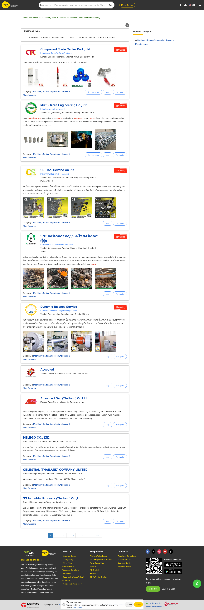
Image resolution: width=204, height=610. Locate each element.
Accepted (47, 369)
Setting (129, 604)
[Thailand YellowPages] (153, 551)
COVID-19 (66, 580)
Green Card (94, 566)
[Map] (107, 92)
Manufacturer (58, 37)
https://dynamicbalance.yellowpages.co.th (58, 310)
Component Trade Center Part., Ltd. (65, 49)
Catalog (121, 49)
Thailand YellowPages (31, 559)
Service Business (107, 37)
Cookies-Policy (68, 566)
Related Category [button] (142, 31)
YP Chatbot (94, 570)
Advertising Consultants (127, 556)
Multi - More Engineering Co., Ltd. (64, 105)
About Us (66, 551)
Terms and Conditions (70, 570)
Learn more (77, 607)
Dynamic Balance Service (58, 306)
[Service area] (93, 92)
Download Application (172, 559)
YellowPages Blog (97, 563)
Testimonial (66, 573)
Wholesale (33, 37)
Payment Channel (125, 566)
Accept (138, 604)
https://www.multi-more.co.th (52, 109)
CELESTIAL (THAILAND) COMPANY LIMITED (55, 469)
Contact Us (123, 551)
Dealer (72, 37)
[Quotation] (181, 5)
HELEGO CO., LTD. (36, 437)
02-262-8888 (153, 589)
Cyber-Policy (67, 563)
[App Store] (173, 564)
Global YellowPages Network (73, 577)
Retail (45, 37)
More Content (127, 5)
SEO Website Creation (98, 577)
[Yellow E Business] (148, 551)
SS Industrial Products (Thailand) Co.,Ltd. (52, 498)
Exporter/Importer (87, 37)
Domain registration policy (72, 584)
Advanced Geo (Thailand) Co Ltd (63, 398)
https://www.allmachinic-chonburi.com (56, 244)
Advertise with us (124, 559)
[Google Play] (173, 571)
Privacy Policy (67, 559)
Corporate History (69, 556)
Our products (96, 551)
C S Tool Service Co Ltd (57, 170)
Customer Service (124, 563)
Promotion (94, 573)
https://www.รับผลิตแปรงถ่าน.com (54, 173)
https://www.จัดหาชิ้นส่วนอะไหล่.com (56, 53)
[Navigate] (120, 92)
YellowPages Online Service (101, 559)
